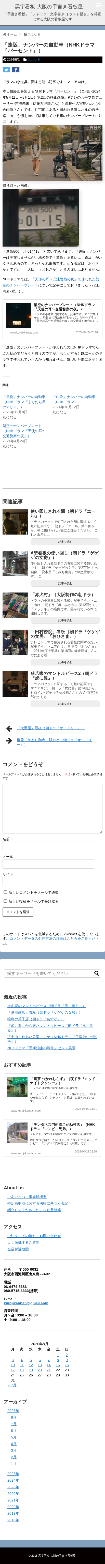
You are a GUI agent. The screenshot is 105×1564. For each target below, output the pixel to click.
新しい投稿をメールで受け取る (34, 901)
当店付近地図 (18, 1249)
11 (22, 1365)
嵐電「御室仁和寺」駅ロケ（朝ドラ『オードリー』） (54, 742)
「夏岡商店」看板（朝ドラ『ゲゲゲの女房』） (44, 1012)
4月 (14, 1444)
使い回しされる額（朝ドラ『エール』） (63, 514)
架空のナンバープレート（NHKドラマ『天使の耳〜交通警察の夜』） (64, 307)
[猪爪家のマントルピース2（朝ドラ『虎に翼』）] (15, 684)
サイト (8, 874)
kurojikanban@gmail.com (26, 1303)
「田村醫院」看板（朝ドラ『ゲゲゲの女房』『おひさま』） (65, 634)
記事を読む (65, 541)
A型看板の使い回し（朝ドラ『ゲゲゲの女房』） (65, 555)
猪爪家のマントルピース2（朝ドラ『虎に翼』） (64, 676)
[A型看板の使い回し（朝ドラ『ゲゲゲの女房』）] (15, 563)
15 (58, 1365)
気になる (34, 60)
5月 (14, 1437)
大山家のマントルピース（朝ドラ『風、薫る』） (46, 1006)
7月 (14, 1424)
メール (10, 857)
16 (67, 1365)
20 (40, 1370)
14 (49, 1365)
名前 (8, 839)
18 (22, 1370)
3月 (14, 1450)
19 (31, 1370)
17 (13, 1370)
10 (13, 1365)
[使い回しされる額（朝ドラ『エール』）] (15, 522)
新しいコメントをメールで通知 (34, 892)
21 (49, 1370)
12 (31, 1365)
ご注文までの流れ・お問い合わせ (34, 1236)
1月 (14, 1464)
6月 (14, 1431)
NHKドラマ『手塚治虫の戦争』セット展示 (41, 1048)
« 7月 (12, 1385)
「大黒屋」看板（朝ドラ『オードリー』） (51, 728)
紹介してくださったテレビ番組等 (34, 1210)
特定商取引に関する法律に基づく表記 (37, 1203)
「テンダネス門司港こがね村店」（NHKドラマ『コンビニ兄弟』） (62, 1126)
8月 (14, 1417)
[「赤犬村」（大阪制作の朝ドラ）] (15, 605)
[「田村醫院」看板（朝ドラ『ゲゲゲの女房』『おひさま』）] (15, 642)
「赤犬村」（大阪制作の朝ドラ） (63, 594)
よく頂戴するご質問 (23, 1242)
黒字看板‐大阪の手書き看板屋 (49, 6)
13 (40, 1365)
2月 (14, 1457)
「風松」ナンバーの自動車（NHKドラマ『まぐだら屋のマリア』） (24, 402)
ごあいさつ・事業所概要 (27, 1197)
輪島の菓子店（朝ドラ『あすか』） (35, 1019)
